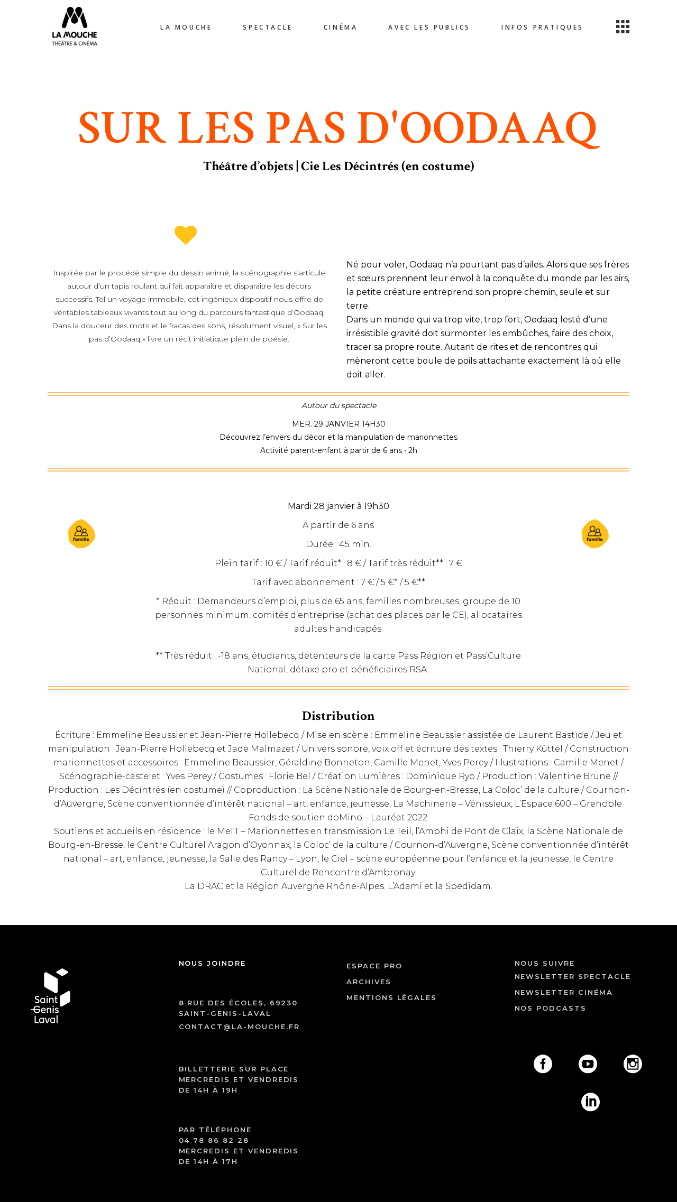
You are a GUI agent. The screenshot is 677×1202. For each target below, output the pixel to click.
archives (368, 981)
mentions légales (391, 997)
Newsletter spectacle (573, 976)
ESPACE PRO (374, 965)
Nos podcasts (551, 1008)
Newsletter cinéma (564, 992)
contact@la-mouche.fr (239, 1026)
